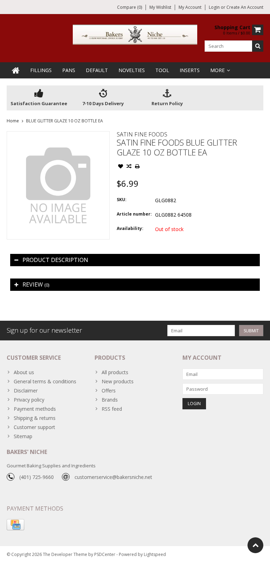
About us (24, 372)
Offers (109, 390)
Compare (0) (129, 7)
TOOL (162, 70)
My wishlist (160, 7)
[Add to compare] (129, 167)
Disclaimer (26, 390)
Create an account (244, 7)
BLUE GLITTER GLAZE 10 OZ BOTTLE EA (64, 121)
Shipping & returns (35, 418)
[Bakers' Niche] (135, 34)
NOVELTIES (131, 70)
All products (115, 372)
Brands (110, 399)
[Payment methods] (15, 524)
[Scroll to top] (255, 545)
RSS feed (112, 408)
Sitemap (23, 436)
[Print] (137, 167)
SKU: (122, 200)
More (217, 70)
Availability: (130, 228)
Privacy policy (29, 399)
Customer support (34, 427)
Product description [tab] (55, 260)
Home (13, 121)
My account (190, 7)
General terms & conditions (45, 381)
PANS (68, 70)
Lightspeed (155, 554)
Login (215, 7)
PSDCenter (104, 554)
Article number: (134, 214)
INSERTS (190, 70)
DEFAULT (97, 70)
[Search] (257, 46)
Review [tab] (35, 284)
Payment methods (35, 408)
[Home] (16, 70)
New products (118, 381)
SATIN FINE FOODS (142, 134)
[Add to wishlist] (120, 167)
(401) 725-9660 (36, 477)
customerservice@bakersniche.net (113, 477)
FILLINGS (41, 70)
